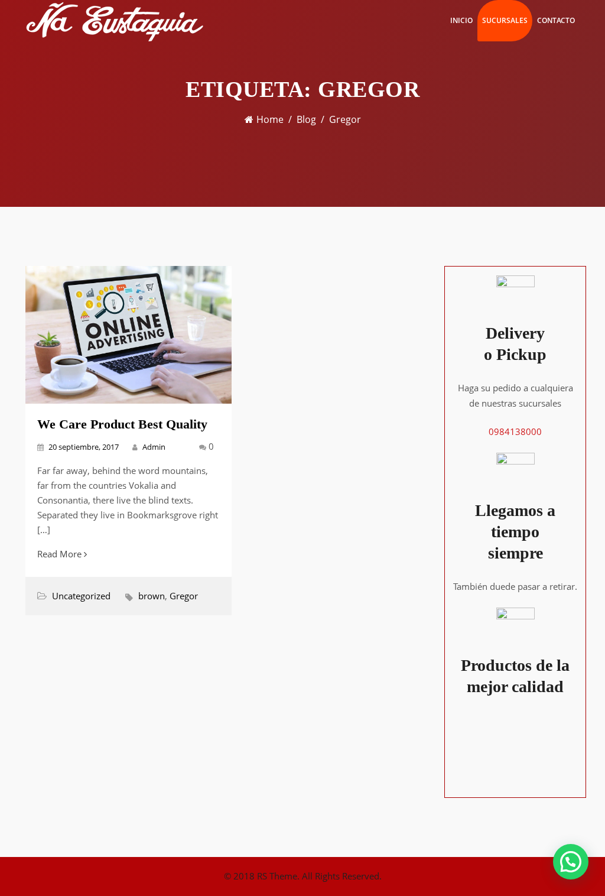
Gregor (184, 596)
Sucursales (505, 20)
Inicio (461, 20)
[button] (570, 861)
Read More (60, 554)
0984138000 (515, 431)
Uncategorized (81, 596)
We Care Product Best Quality (122, 424)
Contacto (556, 20)
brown (151, 596)
